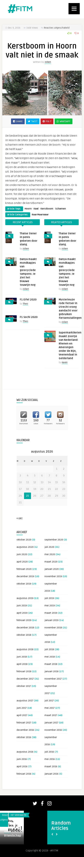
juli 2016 (49, 751)
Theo (25, 303)
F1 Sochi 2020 (29, 317)
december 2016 (25, 730)
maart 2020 (50, 561)
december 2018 (25, 627)
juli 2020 (49, 547)
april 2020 (22, 561)
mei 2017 (49, 708)
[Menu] (74, 8)
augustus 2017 (25, 700)
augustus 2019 (25, 598)
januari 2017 (51, 722)
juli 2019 (49, 598)
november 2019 (53, 576)
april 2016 (22, 766)
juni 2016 (22, 759)
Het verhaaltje (19, 815)
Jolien (48, 62)
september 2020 (53, 539)
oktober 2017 (24, 686)
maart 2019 (50, 613)
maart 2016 (50, 766)
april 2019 (22, 613)
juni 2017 (22, 708)
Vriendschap (12, 835)
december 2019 (25, 576)
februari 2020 (24, 569)
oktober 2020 (24, 539)
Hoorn (28, 208)
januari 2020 (51, 569)
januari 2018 (51, 671)
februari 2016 (24, 773)
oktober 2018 (24, 635)
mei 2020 (49, 554)
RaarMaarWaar (40, 214)
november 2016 (53, 730)
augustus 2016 (25, 751)
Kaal (36, 208)
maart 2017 (50, 715)
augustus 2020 (25, 547)
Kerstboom (47, 208)
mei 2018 (49, 656)
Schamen (60, 208)
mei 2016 (49, 759)
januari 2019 (51, 620)
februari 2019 (24, 620)
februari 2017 (24, 722)
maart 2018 (50, 664)
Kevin (64, 362)
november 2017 (53, 678)
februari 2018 (24, 671)
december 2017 (25, 678)
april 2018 (22, 664)
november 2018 (53, 627)
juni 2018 (22, 656)
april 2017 (22, 715)
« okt (19, 518)
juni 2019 (22, 605)
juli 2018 (49, 649)
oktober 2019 (24, 583)
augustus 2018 (25, 649)
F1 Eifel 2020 (28, 299)
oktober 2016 (24, 737)
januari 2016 (51, 773)
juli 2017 (49, 700)
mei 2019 (49, 605)
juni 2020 (22, 554)
